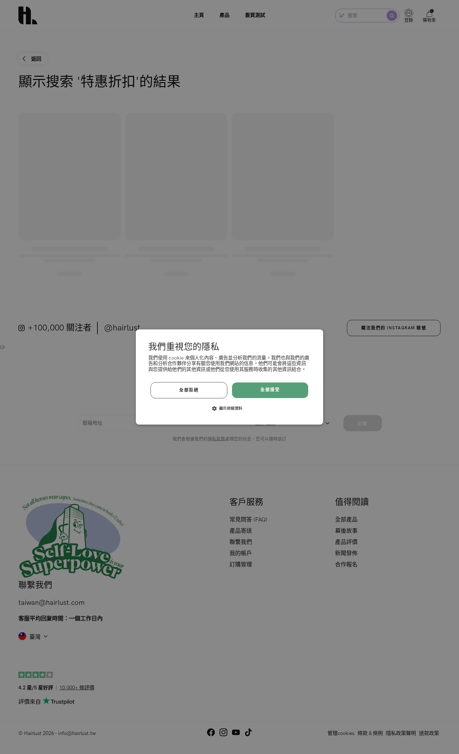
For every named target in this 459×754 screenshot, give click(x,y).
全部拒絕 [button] (189, 390)
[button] (230, 408)
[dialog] (229, 376)
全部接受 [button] (270, 390)
